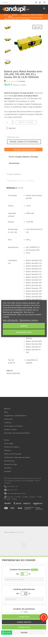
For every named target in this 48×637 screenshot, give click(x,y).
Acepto (23, 326)
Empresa (7, 450)
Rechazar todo (24, 332)
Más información (10, 320)
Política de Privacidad (12, 454)
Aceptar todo (24, 617)
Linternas (7, 422)
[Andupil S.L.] (14, 9)
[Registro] (40, 2)
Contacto (7, 471)
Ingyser (21, 532)
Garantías (8, 468)
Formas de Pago (10, 464)
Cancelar (24, 632)
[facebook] (24, 545)
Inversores (8, 419)
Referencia (11, 188)
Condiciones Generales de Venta (17, 457)
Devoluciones (9, 461)
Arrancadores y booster (13, 426)
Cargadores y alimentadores (15, 415)
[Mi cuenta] (37, 2)
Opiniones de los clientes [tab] (20, 181)
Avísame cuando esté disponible (24, 142)
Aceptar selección (24, 622)
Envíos (6, 440)
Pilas (6, 412)
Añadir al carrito (26, 122)
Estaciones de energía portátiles (17, 433)
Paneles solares (10, 429)
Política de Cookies (11, 447)
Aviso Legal (8, 443)
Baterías (7, 409)
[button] (24, 579)
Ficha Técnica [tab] (14, 174)
